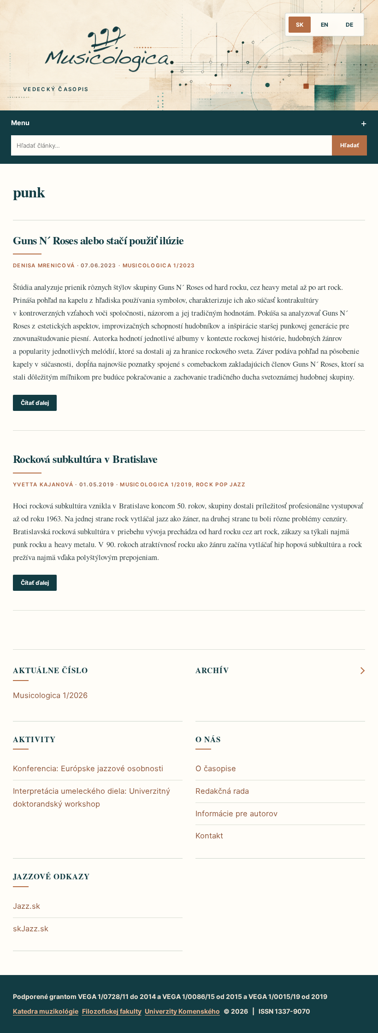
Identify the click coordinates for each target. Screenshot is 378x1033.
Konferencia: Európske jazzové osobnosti (88, 768)
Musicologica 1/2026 (50, 695)
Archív (212, 670)
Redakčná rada (222, 791)
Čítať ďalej (35, 402)
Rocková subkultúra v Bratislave (85, 458)
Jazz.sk (26, 906)
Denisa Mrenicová (44, 265)
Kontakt (209, 835)
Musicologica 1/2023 (159, 265)
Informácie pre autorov (236, 813)
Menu (20, 123)
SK (299, 24)
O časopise (215, 768)
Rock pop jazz (221, 484)
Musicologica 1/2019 (156, 484)
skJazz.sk (30, 928)
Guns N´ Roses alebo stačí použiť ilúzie (98, 240)
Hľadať (349, 145)
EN (324, 24)
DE (349, 24)
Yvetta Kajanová (43, 484)
